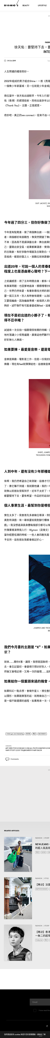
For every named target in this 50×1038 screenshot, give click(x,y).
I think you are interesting (16, 734)
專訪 (37, 734)
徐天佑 (30, 734)
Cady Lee (39, 941)
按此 (40, 1034)
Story (46, 839)
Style (46, 879)
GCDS (44, 853)
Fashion (38, 839)
